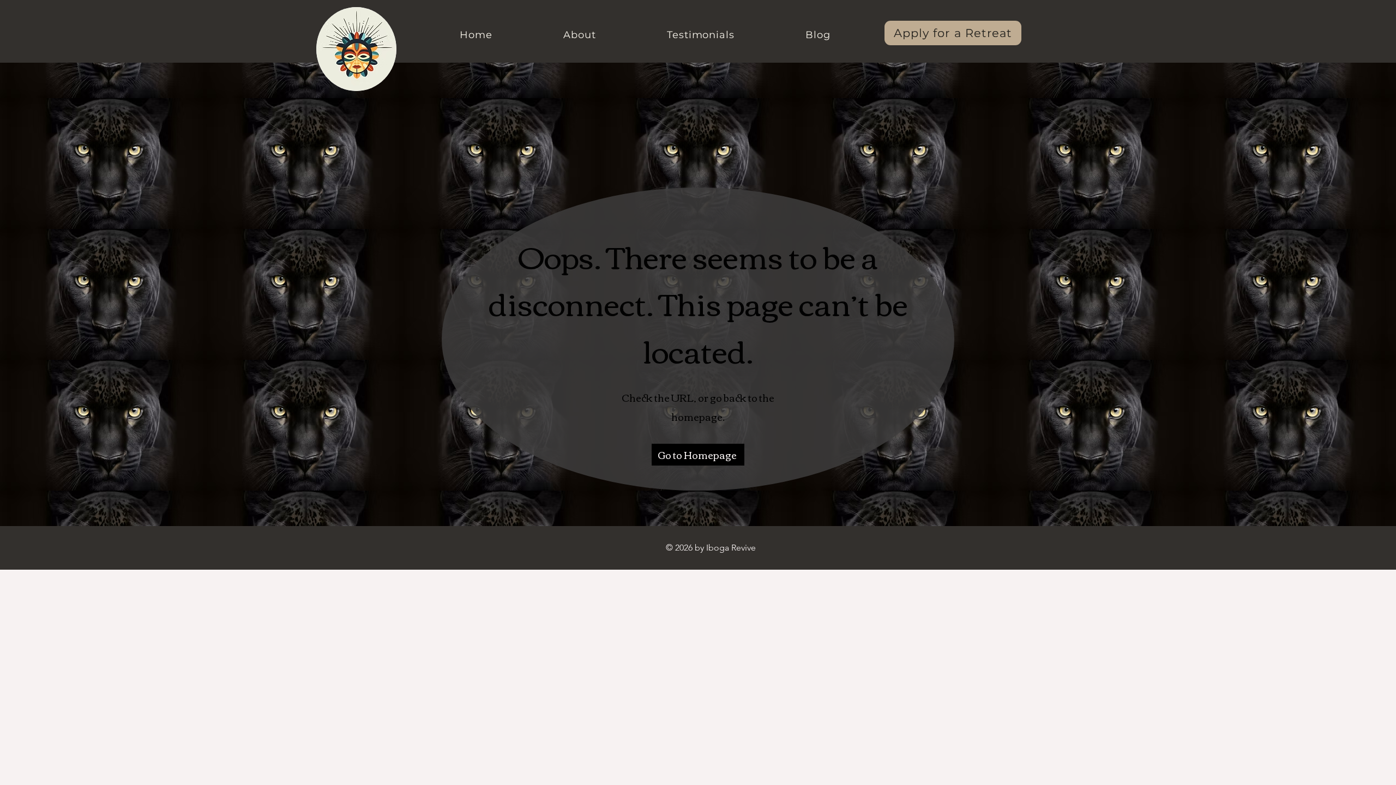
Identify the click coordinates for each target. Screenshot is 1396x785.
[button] (579, 35)
